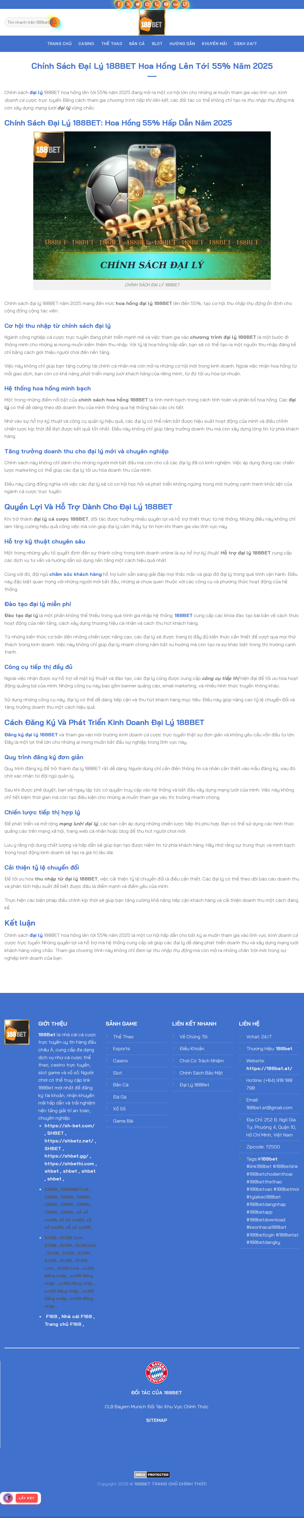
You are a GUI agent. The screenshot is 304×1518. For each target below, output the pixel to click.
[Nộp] (55, 22)
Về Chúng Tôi (194, 1036)
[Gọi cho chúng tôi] (156, 4)
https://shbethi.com (69, 1163)
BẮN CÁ (137, 43)
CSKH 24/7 (245, 43)
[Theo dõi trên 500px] (175, 4)
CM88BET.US (74, 1189)
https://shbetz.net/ (69, 1141)
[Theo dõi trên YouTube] (166, 4)
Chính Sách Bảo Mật (201, 1073)
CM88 (51, 1189)
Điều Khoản (192, 1048)
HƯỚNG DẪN (182, 43)
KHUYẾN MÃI (214, 43)
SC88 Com (71, 1237)
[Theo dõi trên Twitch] (185, 4)
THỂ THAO (111, 43)
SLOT (157, 43)
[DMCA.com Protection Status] (152, 1474)
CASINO (86, 43)
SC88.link (85, 1245)
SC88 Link (68, 1268)
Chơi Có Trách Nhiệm (202, 1061)
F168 (51, 1316)
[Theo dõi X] (128, 4)
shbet (52, 1171)
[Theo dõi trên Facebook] (119, 4)
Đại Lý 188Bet (194, 1085)
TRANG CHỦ (59, 43)
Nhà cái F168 (76, 1316)
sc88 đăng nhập (75, 1283)
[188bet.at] (152, 22)
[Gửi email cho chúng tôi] (147, 4)
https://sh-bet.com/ (70, 1125)
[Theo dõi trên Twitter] (138, 4)
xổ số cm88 (71, 1220)
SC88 (50, 1237)
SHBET (55, 1133)
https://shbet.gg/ (66, 1156)
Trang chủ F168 (63, 1324)
